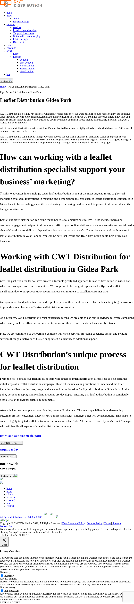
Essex (16, 53)
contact (5, 81)
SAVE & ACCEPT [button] (10, 602)
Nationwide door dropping (27, 36)
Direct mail (19, 42)
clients (10, 45)
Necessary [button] (5, 572)
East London (26, 62)
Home (3, 86)
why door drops (21, 21)
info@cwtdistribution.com (14, 517)
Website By (10, 526)
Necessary (9, 575)
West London (27, 71)
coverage (11, 48)
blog (9, 74)
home (9, 12)
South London (27, 68)
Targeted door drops (23, 33)
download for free (9, 443)
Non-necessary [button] (7, 587)
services (11, 24)
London (17, 56)
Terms (107, 523)
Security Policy (94, 523)
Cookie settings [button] (9, 535)
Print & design (20, 39)
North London (27, 65)
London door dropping (25, 30)
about (9, 15)
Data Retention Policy (73, 523)
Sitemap (116, 523)
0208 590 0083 (36, 517)
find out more (7, 476)
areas (9, 50)
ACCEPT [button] (23, 535)
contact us (6, 456)
